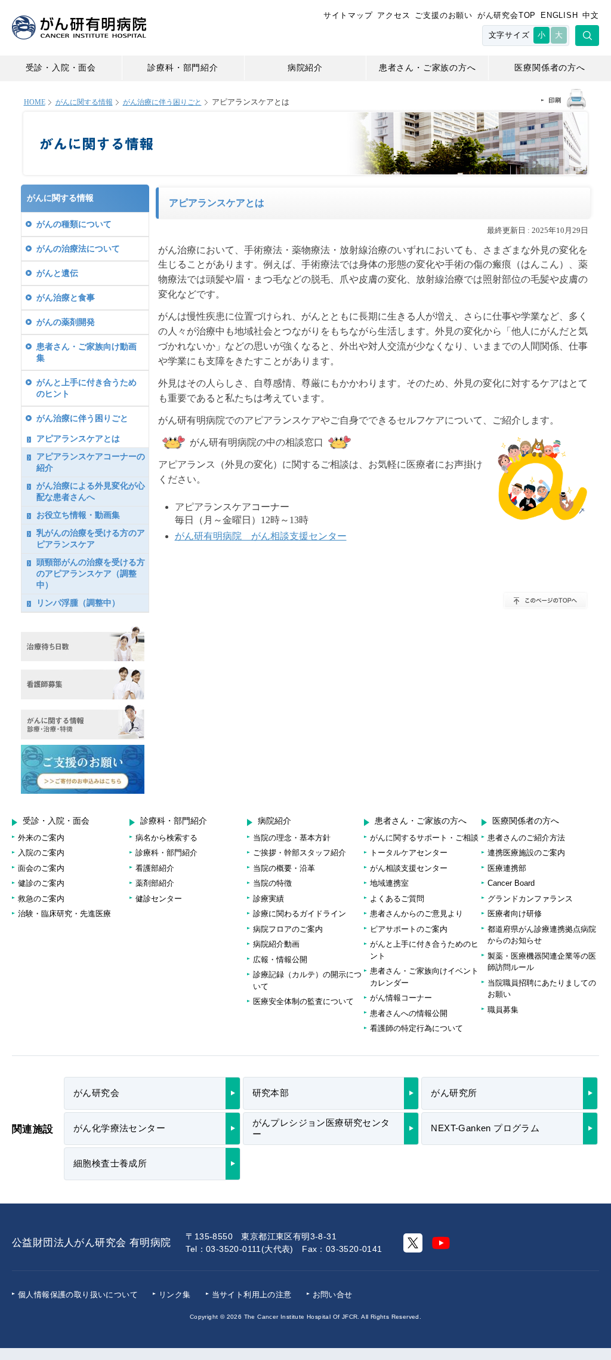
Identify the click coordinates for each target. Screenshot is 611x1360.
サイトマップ (348, 15)
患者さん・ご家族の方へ (427, 67)
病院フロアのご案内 (288, 929)
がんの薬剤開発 (65, 322)
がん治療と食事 (65, 297)
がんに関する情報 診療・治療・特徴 (82, 722)
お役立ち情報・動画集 (78, 515)
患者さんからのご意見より (416, 913)
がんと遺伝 (57, 273)
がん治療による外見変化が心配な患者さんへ (90, 491)
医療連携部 (506, 868)
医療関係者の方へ (549, 67)
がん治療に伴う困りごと (162, 102)
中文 (590, 15)
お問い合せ (333, 1294)
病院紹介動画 (276, 944)
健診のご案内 (41, 883)
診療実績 (268, 898)
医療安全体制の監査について (303, 1001)
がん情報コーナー (401, 997)
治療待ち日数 (82, 643)
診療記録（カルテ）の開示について (307, 980)
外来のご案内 (41, 837)
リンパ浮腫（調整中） (78, 602)
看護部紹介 (154, 868)
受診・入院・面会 (61, 67)
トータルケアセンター (409, 852)
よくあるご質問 (397, 898)
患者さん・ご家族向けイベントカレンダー (424, 976)
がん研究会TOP (506, 15)
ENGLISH (559, 15)
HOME (34, 102)
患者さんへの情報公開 (409, 1013)
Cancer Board (511, 883)
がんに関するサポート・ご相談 (424, 837)
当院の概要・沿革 (284, 868)
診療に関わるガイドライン (299, 913)
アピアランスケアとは (78, 438)
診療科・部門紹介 (182, 67)
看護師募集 (82, 683)
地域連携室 (389, 883)
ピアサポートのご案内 (409, 929)
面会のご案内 (41, 868)
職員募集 (503, 1009)
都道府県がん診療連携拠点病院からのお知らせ (541, 935)
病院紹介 (305, 67)
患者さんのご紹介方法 (526, 837)
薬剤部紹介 (154, 883)
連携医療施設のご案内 (526, 852)
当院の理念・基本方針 (292, 837)
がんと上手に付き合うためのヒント (86, 387)
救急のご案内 (41, 898)
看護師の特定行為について (416, 1028)
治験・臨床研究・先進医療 (64, 913)
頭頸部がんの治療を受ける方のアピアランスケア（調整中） (90, 573)
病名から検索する (166, 837)
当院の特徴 (272, 883)
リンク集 (175, 1294)
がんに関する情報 (84, 102)
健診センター (158, 898)
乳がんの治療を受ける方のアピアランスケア (90, 538)
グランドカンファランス (530, 898)
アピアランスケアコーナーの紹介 (90, 462)
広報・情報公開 (280, 959)
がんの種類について (74, 224)
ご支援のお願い (444, 15)
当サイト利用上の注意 (252, 1294)
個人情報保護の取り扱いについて (78, 1294)
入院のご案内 (41, 852)
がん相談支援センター (409, 868)
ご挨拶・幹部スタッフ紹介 (299, 852)
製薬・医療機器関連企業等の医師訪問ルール (541, 961)
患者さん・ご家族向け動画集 (86, 352)
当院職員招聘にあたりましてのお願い (541, 988)
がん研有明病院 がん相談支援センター (261, 536)
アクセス (393, 15)
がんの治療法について (78, 248)
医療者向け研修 (514, 913)
